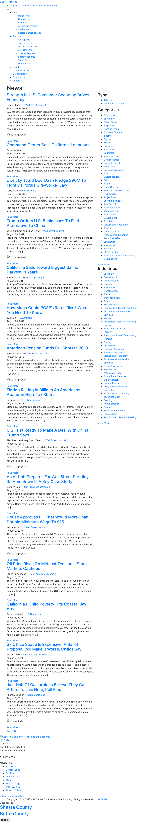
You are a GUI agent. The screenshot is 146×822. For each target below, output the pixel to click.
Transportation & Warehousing (120, 255)
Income (107, 135)
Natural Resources (113, 383)
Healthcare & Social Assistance (120, 308)
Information (110, 245)
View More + (105, 264)
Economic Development (116, 190)
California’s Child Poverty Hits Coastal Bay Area (46, 606)
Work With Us (13, 786)
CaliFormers (24, 29)
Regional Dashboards (29, 32)
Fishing (107, 342)
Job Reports (25, 43)
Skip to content (8, 1)
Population (109, 221)
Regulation (109, 125)
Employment (110, 115)
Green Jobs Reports (29, 46)
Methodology (19, 73)
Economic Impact (113, 200)
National (108, 248)
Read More (12, 140)
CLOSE (5, 819)
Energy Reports (26, 56)
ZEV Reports (25, 49)
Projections (110, 197)
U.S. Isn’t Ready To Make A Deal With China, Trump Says (48, 432)
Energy (107, 139)
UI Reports (24, 63)
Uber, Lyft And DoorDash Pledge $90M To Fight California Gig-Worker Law (46, 183)
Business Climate (113, 132)
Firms (107, 173)
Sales (106, 180)
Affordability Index (28, 25)
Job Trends (110, 214)
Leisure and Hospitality (116, 224)
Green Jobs (110, 166)
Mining (107, 318)
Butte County (14, 813)
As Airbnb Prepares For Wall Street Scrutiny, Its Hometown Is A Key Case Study (48, 479)
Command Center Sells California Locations (48, 144)
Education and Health (115, 328)
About (15, 67)
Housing (108, 146)
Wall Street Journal (35, 105)
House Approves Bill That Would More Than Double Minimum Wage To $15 (48, 519)
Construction (111, 290)
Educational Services (115, 376)
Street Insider (111, 252)
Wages (107, 142)
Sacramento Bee (36, 694)
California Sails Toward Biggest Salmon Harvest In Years (44, 270)
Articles (108, 100)
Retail (107, 301)
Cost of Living (111, 128)
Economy (109, 118)
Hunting (108, 338)
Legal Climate (111, 187)
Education (109, 152)
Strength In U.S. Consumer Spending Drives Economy (48, 97)
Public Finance (111, 122)
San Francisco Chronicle (37, 486)
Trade (107, 183)
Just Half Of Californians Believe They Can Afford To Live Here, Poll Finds (47, 687)
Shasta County (16, 807)
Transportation (112, 207)
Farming (108, 400)
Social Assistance (113, 366)
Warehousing (110, 304)
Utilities (108, 284)
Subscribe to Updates (12, 796)
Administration (111, 403)
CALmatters (26, 317)
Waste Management (114, 410)
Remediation (110, 413)
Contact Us (18, 77)
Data (15, 12)
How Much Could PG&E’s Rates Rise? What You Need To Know (47, 310)
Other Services (111, 231)
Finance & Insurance (114, 352)
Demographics (111, 159)
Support (108, 407)
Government (110, 217)
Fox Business (29, 190)
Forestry (108, 331)
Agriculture (109, 345)
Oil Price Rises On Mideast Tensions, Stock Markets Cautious (47, 566)
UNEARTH (101, 799)
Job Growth (110, 204)
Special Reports (26, 53)
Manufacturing (111, 211)
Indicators (23, 15)
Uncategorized (112, 176)
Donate (16, 80)
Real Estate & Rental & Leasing (120, 417)
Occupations (110, 258)
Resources (23, 70)
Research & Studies (114, 103)
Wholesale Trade (112, 372)
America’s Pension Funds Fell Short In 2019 (47, 348)
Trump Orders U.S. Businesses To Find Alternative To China (43, 223)
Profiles (22, 22)
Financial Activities (114, 349)
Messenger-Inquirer (36, 277)
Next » (14, 730)
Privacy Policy (13, 790)
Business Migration (114, 170)
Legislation (109, 241)
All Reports (24, 39)
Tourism (108, 228)
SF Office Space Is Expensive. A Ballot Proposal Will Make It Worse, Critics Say (44, 647)
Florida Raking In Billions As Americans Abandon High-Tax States (43, 392)
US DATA (5, 740)
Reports (16, 36)
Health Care (110, 193)
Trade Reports (26, 60)
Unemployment (112, 163)
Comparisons (25, 19)
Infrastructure (111, 156)
